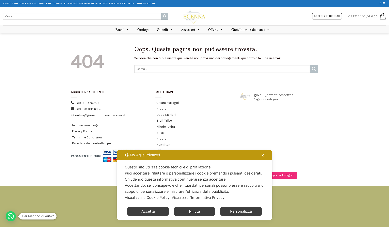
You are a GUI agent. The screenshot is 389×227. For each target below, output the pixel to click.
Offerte (213, 29)
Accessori (188, 29)
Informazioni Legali (86, 125)
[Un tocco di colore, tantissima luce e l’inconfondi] (305, 114)
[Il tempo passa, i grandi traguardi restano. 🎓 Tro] (279, 130)
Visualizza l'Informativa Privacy (198, 197)
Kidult (161, 108)
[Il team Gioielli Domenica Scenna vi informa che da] (305, 145)
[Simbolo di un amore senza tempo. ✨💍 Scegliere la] (305, 130)
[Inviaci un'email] (384, 3)
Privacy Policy (82, 131)
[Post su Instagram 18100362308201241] (252, 114)
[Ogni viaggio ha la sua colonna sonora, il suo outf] (279, 145)
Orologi (143, 29)
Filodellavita (165, 126)
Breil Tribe (164, 120)
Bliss (160, 133)
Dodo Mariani (166, 115)
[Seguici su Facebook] (380, 3)
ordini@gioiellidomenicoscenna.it (100, 115)
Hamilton (163, 145)
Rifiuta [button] (194, 211)
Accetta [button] (148, 211)
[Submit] (164, 16)
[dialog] (194, 185)
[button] (11, 216)
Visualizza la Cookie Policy (147, 197)
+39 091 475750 (87, 103)
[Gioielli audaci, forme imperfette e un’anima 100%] (252, 130)
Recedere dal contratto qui (91, 143)
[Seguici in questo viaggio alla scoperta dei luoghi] (279, 161)
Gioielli (162, 29)
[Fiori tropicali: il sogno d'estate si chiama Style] (305, 161)
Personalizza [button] (241, 211)
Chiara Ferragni (167, 103)
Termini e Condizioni (87, 137)
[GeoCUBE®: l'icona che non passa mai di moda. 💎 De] (279, 114)
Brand (119, 29)
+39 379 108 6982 (88, 109)
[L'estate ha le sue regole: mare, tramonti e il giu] (252, 145)
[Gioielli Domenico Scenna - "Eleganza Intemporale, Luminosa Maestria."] (194, 16)
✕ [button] (262, 155)
